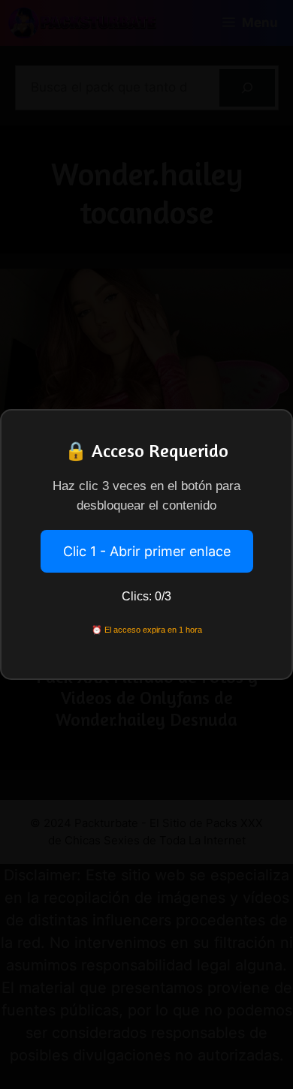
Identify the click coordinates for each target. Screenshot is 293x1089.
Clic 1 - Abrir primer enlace (147, 551)
